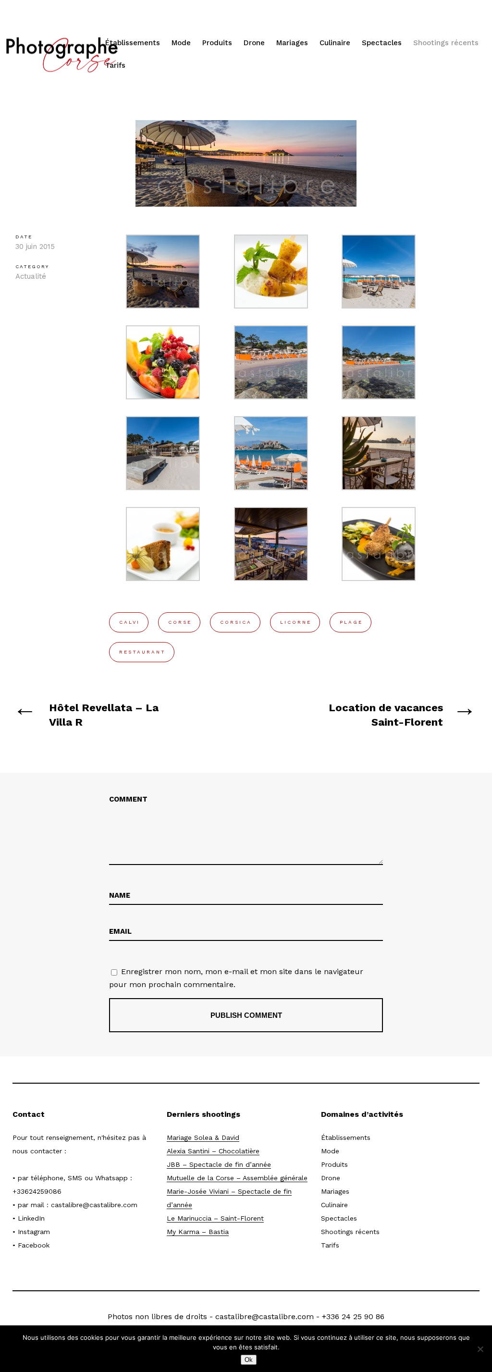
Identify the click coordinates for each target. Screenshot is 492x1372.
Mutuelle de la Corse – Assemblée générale (237, 1178)
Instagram (34, 1232)
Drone (254, 42)
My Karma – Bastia (198, 1232)
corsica (236, 622)
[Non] (480, 1349)
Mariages (292, 42)
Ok (249, 1359)
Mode (181, 42)
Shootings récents (446, 42)
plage (351, 622)
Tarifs (115, 65)
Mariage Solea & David (203, 1137)
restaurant (142, 652)
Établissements (132, 42)
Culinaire (335, 42)
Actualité (30, 276)
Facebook (33, 1245)
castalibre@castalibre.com (94, 1205)
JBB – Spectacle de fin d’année (219, 1164)
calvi (129, 622)
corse (180, 622)
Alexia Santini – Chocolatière (213, 1151)
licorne (295, 622)
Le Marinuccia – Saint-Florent (215, 1218)
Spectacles (382, 42)
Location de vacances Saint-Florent (386, 715)
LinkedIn (31, 1218)
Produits (217, 42)
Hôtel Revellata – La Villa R (104, 715)
